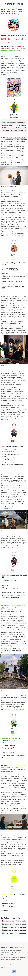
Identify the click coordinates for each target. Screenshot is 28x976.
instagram (21, 947)
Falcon (15, 580)
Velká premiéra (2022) (19, 48)
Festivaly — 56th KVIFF (7, 35)
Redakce (10, 11)
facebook (15, 947)
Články (3, 11)
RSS (9, 14)
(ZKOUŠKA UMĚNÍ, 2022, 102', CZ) (16, 766)
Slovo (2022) (9, 48)
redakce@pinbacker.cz (7, 947)
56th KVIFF (15, 269)
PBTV (3, 14)
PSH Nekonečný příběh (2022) (10, 50)
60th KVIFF (11, 9)
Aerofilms (14, 268)
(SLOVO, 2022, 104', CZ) (13, 296)
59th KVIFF (21, 9)
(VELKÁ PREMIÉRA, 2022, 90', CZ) (16, 473)
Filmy (15, 11)
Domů (3, 9)
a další (21, 464)
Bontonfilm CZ (14, 449)
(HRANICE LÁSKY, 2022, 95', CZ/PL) (16, 137)
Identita (14, 14)
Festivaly (21, 918)
